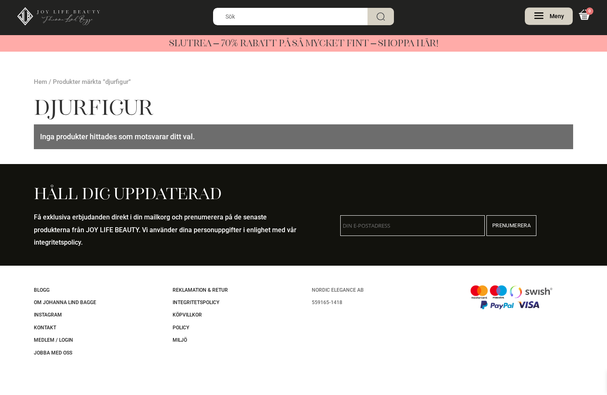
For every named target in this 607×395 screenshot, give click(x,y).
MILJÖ (180, 340)
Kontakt (45, 328)
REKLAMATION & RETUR (200, 290)
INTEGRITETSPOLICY (196, 302)
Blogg (42, 290)
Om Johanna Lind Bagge (65, 302)
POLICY (181, 328)
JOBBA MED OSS (53, 353)
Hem (40, 82)
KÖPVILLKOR (187, 315)
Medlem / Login (53, 340)
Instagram (48, 315)
